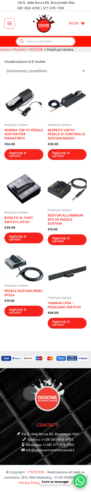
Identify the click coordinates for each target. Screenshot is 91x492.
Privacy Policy (29, 483)
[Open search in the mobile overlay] (45, 41)
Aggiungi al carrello (17, 154)
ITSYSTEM (36, 472)
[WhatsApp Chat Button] (80, 481)
